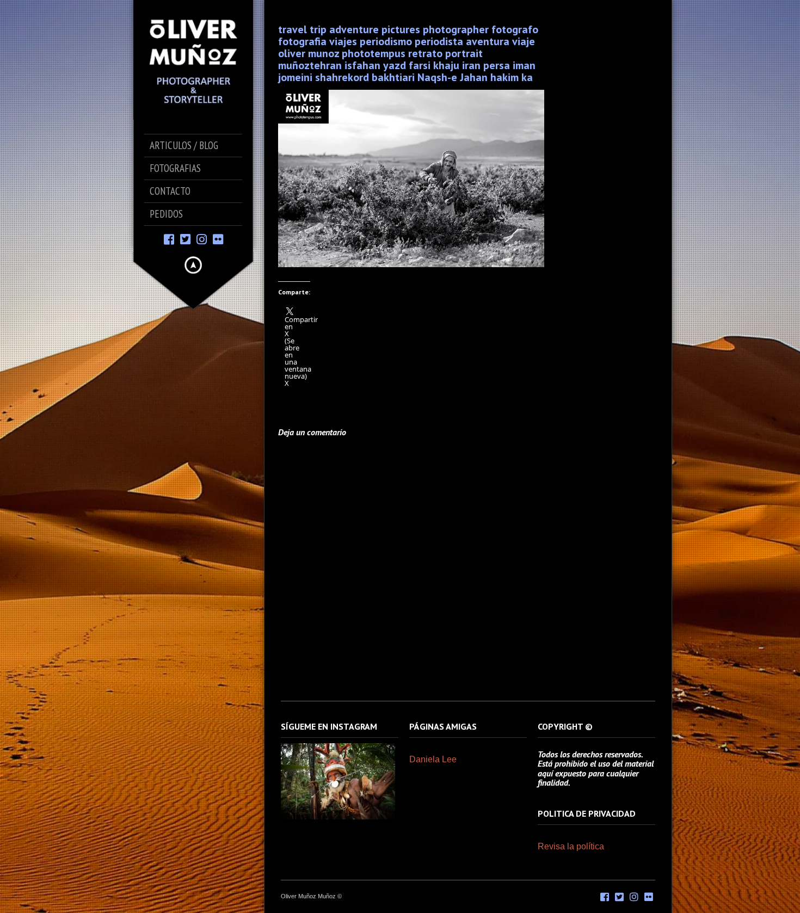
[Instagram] (201, 238)
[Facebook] (169, 238)
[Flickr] (218, 238)
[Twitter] (185, 238)
